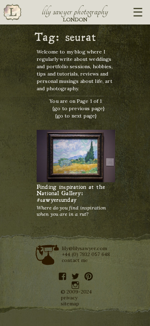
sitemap (70, 303)
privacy (69, 298)
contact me (75, 260)
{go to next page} (76, 116)
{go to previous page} (78, 108)
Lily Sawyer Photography (75, 11)
